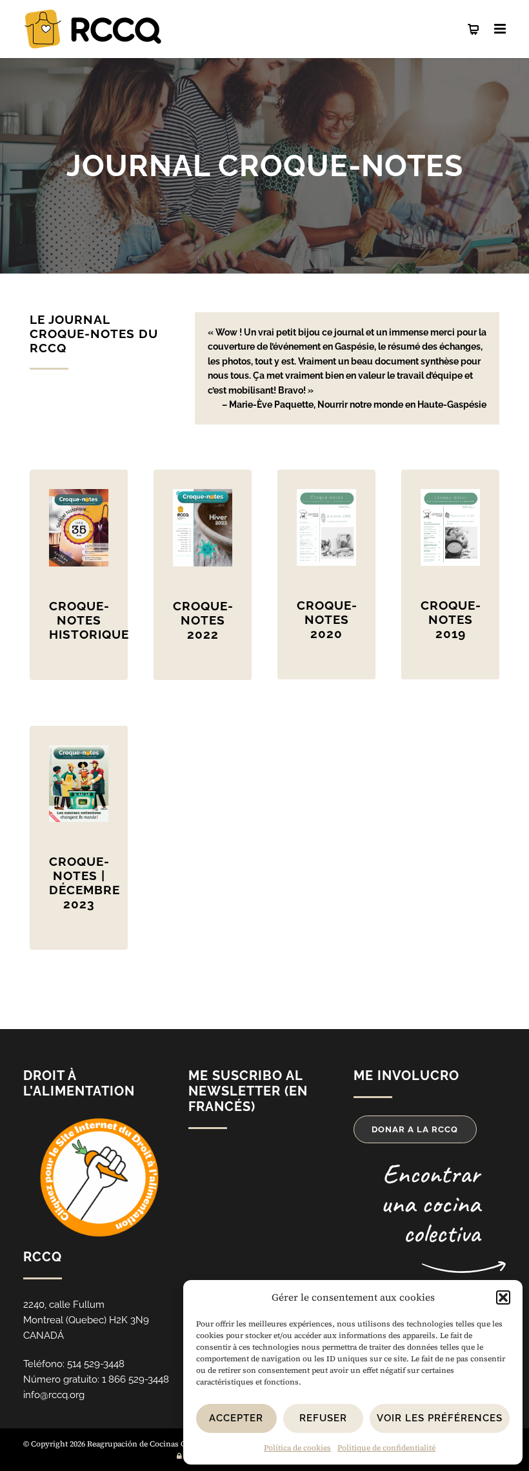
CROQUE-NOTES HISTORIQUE (89, 620)
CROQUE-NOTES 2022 (203, 620)
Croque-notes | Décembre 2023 (84, 882)
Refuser (323, 1418)
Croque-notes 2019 (451, 619)
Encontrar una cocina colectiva (430, 1203)
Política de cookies (297, 1448)
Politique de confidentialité (386, 1448)
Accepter (236, 1418)
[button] (503, 1297)
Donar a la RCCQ (415, 1129)
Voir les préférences (440, 1418)
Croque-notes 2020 (327, 619)
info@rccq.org (54, 1395)
